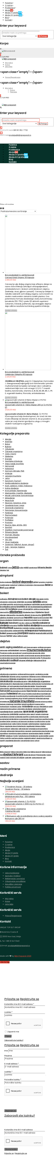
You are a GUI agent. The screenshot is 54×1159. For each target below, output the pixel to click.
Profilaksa (9, 520)
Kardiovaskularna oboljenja (16, 483)
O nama (8, 5)
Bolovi (7, 444)
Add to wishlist (21, 275)
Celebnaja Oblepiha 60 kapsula (18, 374)
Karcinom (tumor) (13, 481)
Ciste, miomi (10, 454)
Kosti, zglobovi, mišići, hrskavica (18, 486)
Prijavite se (11, 999)
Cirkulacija (9, 449)
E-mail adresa (11, 1063)
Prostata (8, 522)
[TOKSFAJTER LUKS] (15, 809)
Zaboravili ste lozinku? (13, 1040)
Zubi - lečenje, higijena (15, 547)
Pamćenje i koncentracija (16, 510)
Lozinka (8, 1012)
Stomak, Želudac (12, 535)
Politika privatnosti (13, 887)
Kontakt (8, 20)
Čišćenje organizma (13, 451)
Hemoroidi (9, 466)
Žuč (6, 549)
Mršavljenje (10, 498)
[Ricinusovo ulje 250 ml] (28, 816)
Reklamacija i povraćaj (15, 878)
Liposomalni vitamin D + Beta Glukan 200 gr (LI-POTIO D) (28, 406)
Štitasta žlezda (11, 532)
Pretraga (43, 36)
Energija (8, 459)
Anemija (8, 441)
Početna (8, 3)
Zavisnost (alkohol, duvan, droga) (19, 544)
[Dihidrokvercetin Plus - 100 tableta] (23, 794)
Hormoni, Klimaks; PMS (14, 471)
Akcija (9, 10)
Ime (6, 1050)
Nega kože (9, 500)
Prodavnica (10, 8)
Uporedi (31, 275)
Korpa (7, 65)
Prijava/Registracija (12, 77)
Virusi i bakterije (11, 542)
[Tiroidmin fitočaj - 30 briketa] (18, 786)
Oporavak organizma (14, 508)
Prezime (8, 1055)
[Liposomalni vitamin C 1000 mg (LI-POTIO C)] (20, 801)
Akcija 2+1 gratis (13, 15)
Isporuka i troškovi (12, 876)
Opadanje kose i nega (14, 505)
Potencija (9, 517)
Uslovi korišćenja (12, 873)
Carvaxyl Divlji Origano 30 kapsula (19, 277)
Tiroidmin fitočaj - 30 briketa (17, 789)
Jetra (7, 478)
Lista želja (8, 66)
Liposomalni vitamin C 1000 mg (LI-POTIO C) (24, 804)
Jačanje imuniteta (13, 476)
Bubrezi (8, 446)
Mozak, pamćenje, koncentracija (19, 495)
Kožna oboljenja (12, 488)
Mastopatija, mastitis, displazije (18, 493)
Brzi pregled (10, 275)
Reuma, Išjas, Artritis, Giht (16, 525)
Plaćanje (13, 92)
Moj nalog (9, 63)
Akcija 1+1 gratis (13, 12)
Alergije (8, 439)
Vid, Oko (8, 539)
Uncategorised (11, 537)
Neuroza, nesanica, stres (15, 503)
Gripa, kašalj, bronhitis (14, 463)
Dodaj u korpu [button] (11, 310)
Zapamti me (13, 1031)
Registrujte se (29, 999)
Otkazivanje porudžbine (15, 881)
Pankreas (9, 513)
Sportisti (8, 527)
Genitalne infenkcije (13, 461)
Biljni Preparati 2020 (22, 956)
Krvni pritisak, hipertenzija (16, 490)
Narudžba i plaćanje (13, 884)
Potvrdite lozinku (12, 1079)
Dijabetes (9, 456)
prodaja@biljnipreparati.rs (20, 135)
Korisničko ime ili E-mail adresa (19, 1004)
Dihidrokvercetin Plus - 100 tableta (20, 796)
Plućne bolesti (11, 515)
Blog (7, 17)
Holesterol (9, 468)
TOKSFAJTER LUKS (12, 811)
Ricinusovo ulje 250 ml (14, 818)
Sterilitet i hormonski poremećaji (19, 530)
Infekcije (8, 473)
